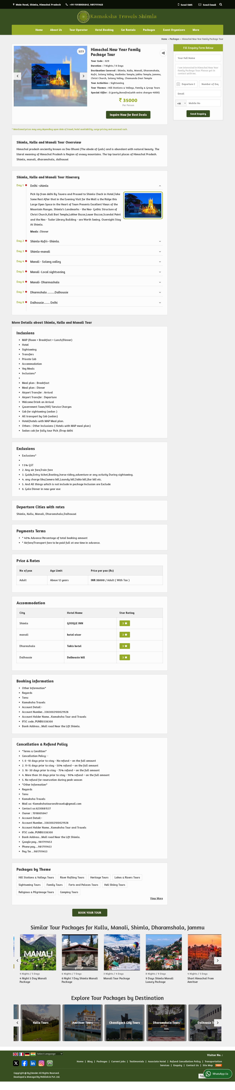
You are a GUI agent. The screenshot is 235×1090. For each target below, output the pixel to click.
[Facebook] (24, 1062)
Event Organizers (174, 30)
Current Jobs (118, 1061)
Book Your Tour (89, 912)
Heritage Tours (99, 877)
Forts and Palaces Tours (83, 884)
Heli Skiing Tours (114, 884)
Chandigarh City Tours (117, 1023)
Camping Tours (69, 892)
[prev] (17, 76)
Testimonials (136, 1061)
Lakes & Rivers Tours (127, 877)
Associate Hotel (157, 1061)
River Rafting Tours (72, 877)
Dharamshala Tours (159, 1023)
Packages (149, 30)
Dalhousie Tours (201, 1023)
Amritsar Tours (75, 1023)
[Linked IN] (33, 1062)
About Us (56, 30)
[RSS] (218, 1065)
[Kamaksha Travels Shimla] (117, 17)
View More (156, 898)
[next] (83, 76)
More (196, 30)
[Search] (220, 4)
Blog (90, 1061)
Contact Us (192, 1065)
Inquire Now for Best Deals (128, 115)
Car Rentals (128, 30)
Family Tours (55, 884)
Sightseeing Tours (30, 884)
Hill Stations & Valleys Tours (36, 877)
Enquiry (177, 1065)
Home (39, 30)
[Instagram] (41, 1062)
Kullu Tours (33, 1023)
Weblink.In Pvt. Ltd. (50, 1077)
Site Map (208, 1065)
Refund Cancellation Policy (185, 1061)
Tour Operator (78, 30)
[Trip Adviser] (50, 1062)
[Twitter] (16, 1062)
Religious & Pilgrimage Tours (36, 892)
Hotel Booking (104, 30)
